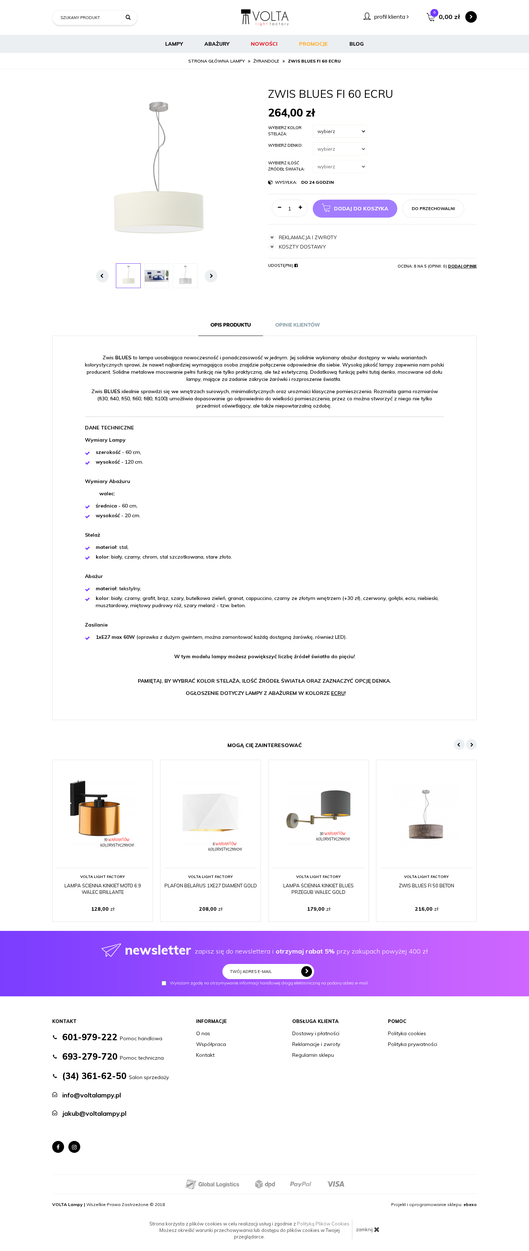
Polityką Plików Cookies (323, 1224)
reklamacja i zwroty (308, 237)
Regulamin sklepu (313, 1054)
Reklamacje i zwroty (316, 1044)
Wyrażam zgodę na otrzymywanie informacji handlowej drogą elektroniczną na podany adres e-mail (269, 983)
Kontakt (205, 1054)
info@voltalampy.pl (91, 1095)
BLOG (356, 44)
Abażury (216, 44)
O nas (203, 1033)
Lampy (174, 44)
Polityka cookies (407, 1033)
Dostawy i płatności (315, 1033)
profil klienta (390, 16)
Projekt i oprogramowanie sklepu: (434, 1204)
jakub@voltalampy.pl (94, 1113)
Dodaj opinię (462, 266)
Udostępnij (281, 265)
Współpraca (211, 1044)
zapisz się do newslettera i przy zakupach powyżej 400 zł (276, 950)
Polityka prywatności (412, 1044)
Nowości (264, 44)
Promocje (313, 44)
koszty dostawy (302, 247)
